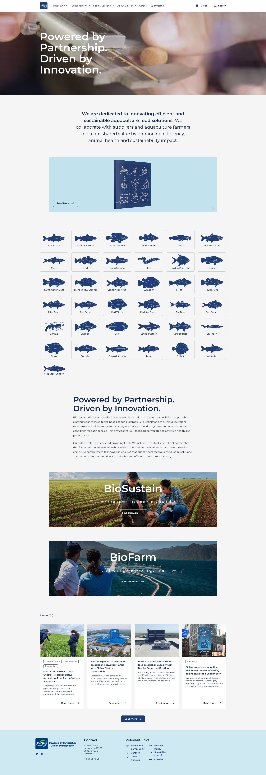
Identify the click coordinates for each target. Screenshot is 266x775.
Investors (159, 5)
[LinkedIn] (36, 754)
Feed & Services (102, 5)
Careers (143, 5)
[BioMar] (44, 6)
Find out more (130, 513)
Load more (131, 719)
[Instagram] (41, 754)
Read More (63, 203)
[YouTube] (46, 754)
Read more (67, 703)
